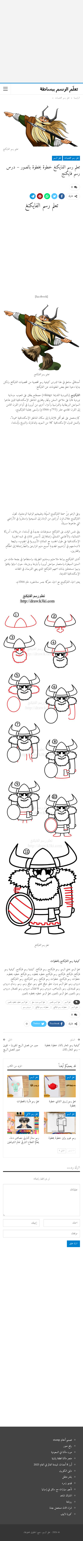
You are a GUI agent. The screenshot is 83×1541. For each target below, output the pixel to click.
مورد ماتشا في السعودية (61, 1452)
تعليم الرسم (75, 1007)
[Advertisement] (41, 41)
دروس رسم (27, 1007)
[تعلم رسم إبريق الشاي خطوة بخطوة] (60, 1086)
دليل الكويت (65, 1470)
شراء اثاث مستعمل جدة (61, 1507)
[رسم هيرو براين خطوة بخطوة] (60, 1123)
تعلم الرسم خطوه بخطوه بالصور (17, 1002)
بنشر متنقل (67, 1476)
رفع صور (67, 1446)
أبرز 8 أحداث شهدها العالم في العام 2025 (53, 1464)
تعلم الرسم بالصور (55, 1002)
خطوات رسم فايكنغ (42, 1007)
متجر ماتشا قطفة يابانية (62, 1458)
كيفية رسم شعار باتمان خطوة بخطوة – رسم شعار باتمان (62, 1047)
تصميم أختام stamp (62, 1440)
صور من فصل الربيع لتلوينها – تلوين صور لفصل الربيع (20, 1047)
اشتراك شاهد (66, 1495)
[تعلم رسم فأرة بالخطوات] (23, 1086)
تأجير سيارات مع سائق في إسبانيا (57, 1489)
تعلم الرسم (57, 158)
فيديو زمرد (67, 1483)
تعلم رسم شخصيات (71, 158)
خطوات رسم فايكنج (60, 1007)
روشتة (69, 1501)
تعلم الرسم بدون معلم (38, 1002)
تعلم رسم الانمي (32, 1114)
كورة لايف (66, 1514)
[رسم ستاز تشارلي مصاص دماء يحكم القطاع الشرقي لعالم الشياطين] (23, 1123)
